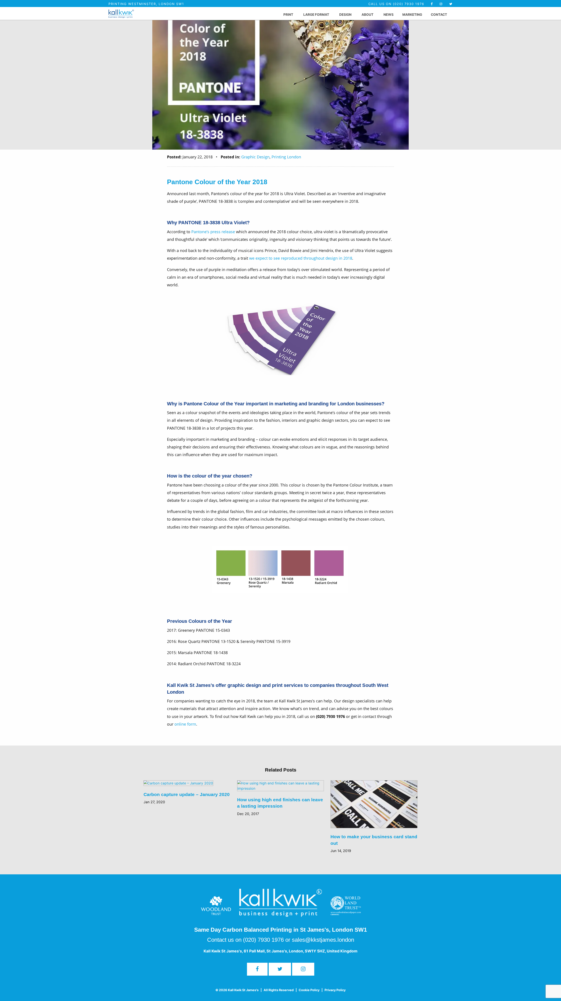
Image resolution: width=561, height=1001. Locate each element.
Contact (439, 14)
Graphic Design (255, 156)
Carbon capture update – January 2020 (187, 794)
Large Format (316, 14)
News (388, 14)
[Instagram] (303, 969)
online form (185, 724)
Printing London (286, 156)
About (367, 14)
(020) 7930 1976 (263, 940)
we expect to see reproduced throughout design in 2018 (300, 258)
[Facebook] (432, 4)
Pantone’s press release (213, 231)
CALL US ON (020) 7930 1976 (397, 4)
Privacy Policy (335, 990)
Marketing (412, 14)
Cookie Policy (309, 990)
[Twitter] (451, 4)
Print (288, 14)
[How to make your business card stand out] (373, 806)
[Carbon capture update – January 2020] (178, 785)
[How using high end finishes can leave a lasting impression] (280, 788)
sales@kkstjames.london (323, 940)
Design (345, 14)
